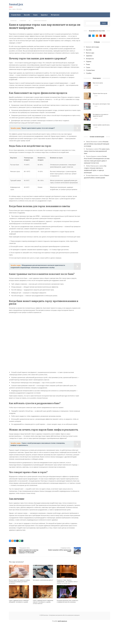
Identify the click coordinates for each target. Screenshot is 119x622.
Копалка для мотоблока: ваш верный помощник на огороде (96, 144)
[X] (17, 541)
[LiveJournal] (22, 541)
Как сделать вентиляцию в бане (101, 104)
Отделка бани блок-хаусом (100, 93)
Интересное (55, 15)
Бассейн (27, 15)
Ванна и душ (90, 53)
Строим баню (16, 15)
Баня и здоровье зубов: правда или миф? (59, 550)
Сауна (35, 15)
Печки (88, 64)
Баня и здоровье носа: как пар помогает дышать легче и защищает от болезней (28, 551)
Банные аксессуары (92, 47)
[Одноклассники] (12, 541)
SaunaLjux (16, 4)
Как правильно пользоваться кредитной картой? (100, 115)
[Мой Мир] (15, 541)
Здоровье (44, 15)
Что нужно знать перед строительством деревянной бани (97, 151)
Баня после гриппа (98, 83)
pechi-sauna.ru (62, 621)
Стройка (88, 73)
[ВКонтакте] (10, 541)
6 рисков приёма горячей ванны (101, 125)
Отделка (88, 61)
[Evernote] (20, 541)
